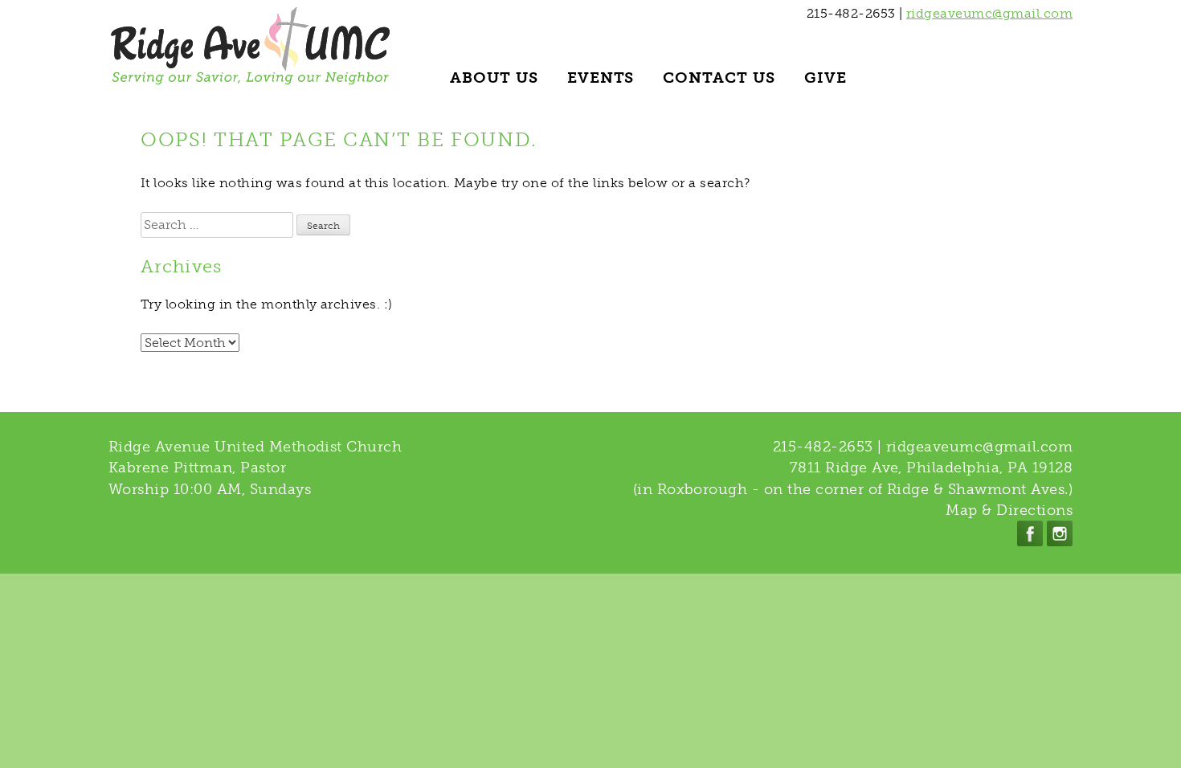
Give (825, 77)
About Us (494, 77)
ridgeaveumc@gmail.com (989, 13)
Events (601, 77)
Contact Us (719, 77)
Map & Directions (1009, 510)
